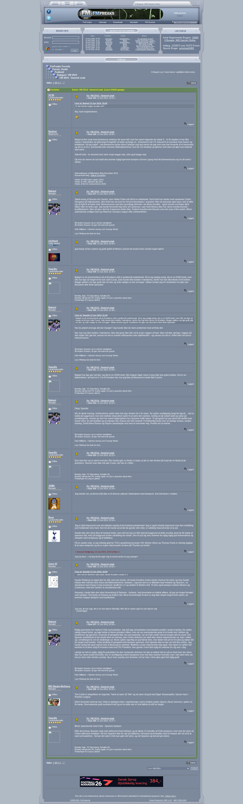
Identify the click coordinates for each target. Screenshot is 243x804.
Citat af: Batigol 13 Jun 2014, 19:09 (91, 103)
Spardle (52, 269)
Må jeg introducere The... (145, 46)
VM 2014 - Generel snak (72, 77)
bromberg (108, 39)
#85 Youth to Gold (145, 44)
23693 (195, 37)
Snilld (109, 46)
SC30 (51, 95)
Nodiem (52, 131)
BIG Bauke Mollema (59, 686)
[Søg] (172, 23)
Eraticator (108, 42)
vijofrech (53, 241)
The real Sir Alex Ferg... (145, 48)
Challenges (125, 48)
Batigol (52, 191)
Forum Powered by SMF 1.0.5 (160, 800)
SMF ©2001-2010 (179, 800)
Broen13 (109, 44)
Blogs (125, 40)
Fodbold (59, 72)
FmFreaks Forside (60, 66)
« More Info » (170, 796)
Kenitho (109, 40)
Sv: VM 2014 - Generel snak (100, 95)
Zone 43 (52, 563)
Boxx (51, 517)
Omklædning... (125, 39)
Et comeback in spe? (145, 39)
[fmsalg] (121, 786)
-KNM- (51, 485)
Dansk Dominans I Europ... (145, 40)
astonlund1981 (186, 48)
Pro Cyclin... (125, 49)
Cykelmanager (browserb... (146, 49)
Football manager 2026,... (145, 42)
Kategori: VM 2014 (67, 75)
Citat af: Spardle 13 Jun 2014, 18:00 (91, 572)
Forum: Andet (60, 69)
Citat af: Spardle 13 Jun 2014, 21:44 (91, 315)
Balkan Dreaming (98, 175)
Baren (125, 46)
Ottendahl (108, 49)
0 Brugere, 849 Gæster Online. (148, 4)
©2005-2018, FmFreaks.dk (80, 800)
